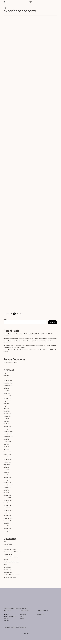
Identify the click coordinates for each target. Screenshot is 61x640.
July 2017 (6, 490)
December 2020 (8, 431)
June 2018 (6, 469)
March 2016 (7, 508)
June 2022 (6, 403)
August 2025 (7, 373)
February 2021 (7, 426)
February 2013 (7, 528)
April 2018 (6, 474)
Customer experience (38, 29)
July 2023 (6, 388)
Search (5, 319)
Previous (7, 313)
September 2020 (8, 436)
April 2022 (6, 408)
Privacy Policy (26, 633)
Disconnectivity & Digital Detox (12, 551)
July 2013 (6, 523)
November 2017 (8, 485)
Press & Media (41, 60)
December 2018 (8, 457)
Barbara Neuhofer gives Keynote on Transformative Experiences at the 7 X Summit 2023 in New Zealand (30, 350)
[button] (4, 2)
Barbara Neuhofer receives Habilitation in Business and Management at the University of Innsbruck (28, 341)
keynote (6, 559)
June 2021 (6, 421)
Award (5, 541)
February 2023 (8, 395)
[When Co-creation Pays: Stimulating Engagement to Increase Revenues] (12, 123)
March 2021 (7, 423)
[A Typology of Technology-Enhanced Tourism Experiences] (12, 273)
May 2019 (6, 446)
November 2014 (8, 518)
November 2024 (8, 380)
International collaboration (11, 557)
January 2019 (7, 454)
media (5, 564)
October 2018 (7, 462)
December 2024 (8, 378)
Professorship (7, 569)
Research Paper (40, 89)
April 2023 (6, 390)
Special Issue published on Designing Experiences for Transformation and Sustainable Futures (30, 338)
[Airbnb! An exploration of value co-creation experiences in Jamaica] (12, 96)
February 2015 (7, 515)
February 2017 (7, 495)
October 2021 (7, 416)
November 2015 (8, 510)
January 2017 (7, 497)
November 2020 (8, 434)
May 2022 (6, 406)
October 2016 (7, 505)
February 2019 (7, 452)
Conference (28, 29)
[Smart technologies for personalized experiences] (12, 244)
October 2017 (7, 487)
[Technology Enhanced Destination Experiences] (12, 303)
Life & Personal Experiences (32, 207)
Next (21, 313)
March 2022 (7, 411)
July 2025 (6, 375)
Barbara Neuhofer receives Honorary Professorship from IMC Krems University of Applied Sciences (28, 334)
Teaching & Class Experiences (12, 574)
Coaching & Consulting (10, 616)
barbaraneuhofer (33, 47)
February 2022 (7, 413)
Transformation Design (10, 577)
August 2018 (7, 464)
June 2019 (6, 444)
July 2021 (6, 418)
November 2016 (8, 502)
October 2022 (7, 398)
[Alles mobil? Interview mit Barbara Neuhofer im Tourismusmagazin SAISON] (12, 69)
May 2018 (6, 472)
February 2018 (7, 477)
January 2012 (7, 531)
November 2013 (8, 520)
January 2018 (7, 480)
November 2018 (8, 459)
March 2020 (7, 439)
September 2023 (8, 385)
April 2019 (6, 449)
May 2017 (6, 492)
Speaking (6, 614)
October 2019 (7, 441)
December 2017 (8, 482)
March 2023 (7, 393)
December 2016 (8, 500)
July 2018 (6, 467)
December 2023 (8, 383)
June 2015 (6, 513)
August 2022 (7, 401)
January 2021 (7, 429)
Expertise (6, 620)
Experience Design (50, 29)
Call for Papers (8, 544)
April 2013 (6, 525)
